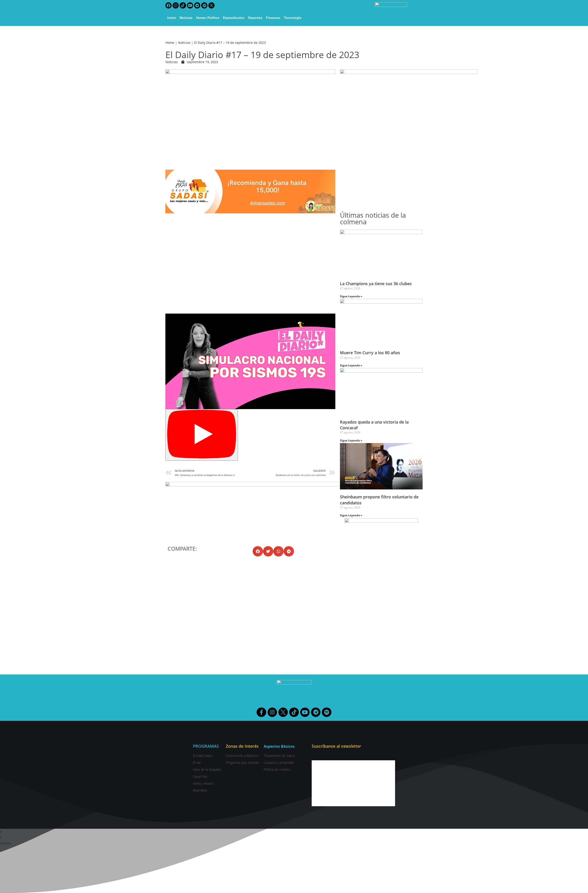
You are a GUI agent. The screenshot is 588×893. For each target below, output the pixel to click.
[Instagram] (175, 5)
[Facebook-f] (261, 712)
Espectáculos (233, 18)
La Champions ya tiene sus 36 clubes (376, 283)
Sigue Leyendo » (351, 296)
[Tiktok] (183, 5)
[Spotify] (204, 5)
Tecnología (292, 18)
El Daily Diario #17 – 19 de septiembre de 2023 (230, 42)
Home (169, 42)
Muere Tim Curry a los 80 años (370, 352)
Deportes (255, 18)
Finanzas (273, 18)
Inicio (171, 18)
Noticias (186, 18)
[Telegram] (197, 5)
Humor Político (207, 18)
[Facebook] (168, 5)
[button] (258, 551)
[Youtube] (190, 5)
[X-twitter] (211, 5)
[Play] (201, 435)
